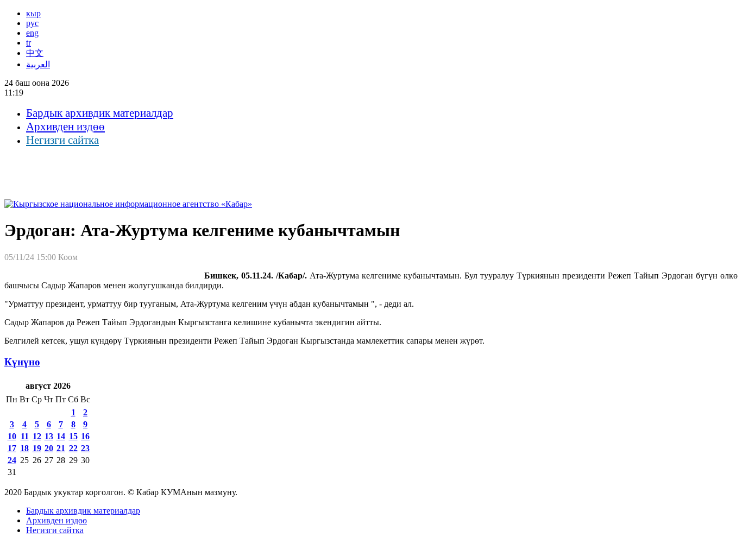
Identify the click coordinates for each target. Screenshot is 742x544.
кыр (33, 13)
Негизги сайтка (62, 140)
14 (60, 436)
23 (85, 448)
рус (32, 23)
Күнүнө (22, 362)
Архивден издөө (65, 126)
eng (32, 32)
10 (12, 436)
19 (37, 448)
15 (73, 436)
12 (37, 436)
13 (49, 436)
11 (25, 436)
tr (28, 42)
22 (73, 448)
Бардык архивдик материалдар (99, 112)
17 (12, 448)
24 (12, 460)
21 (60, 448)
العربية (38, 64)
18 (24, 448)
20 (49, 448)
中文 (34, 53)
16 (85, 436)
